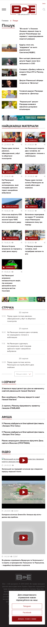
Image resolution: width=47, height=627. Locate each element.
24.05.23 (7, 465)
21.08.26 (30, 145)
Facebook (27, 612)
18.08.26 (30, 243)
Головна (5, 21)
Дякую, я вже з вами (27, 619)
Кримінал (9, 140)
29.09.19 (7, 511)
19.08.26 (7, 211)
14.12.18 (6, 557)
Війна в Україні (11, 206)
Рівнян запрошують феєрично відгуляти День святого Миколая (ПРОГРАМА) (22, 441)
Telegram (27, 606)
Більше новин (22, 374)
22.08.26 (7, 145)
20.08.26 (30, 176)
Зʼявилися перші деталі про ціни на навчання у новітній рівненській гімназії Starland (23, 389)
